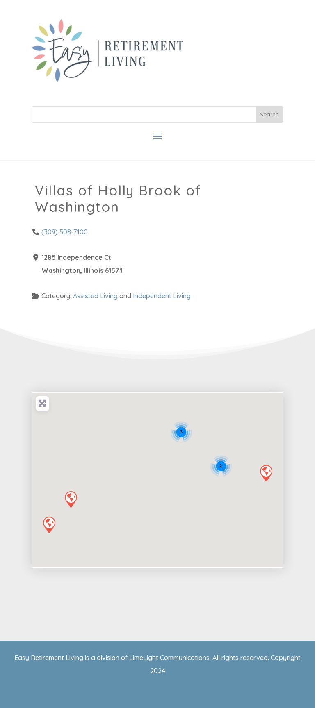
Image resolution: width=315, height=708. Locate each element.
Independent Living (162, 296)
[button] (70, 499)
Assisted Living (95, 296)
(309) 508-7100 (64, 232)
